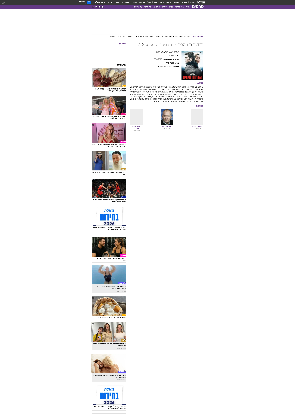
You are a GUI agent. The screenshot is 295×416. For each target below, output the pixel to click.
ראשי (188, 7)
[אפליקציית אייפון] (99, 6)
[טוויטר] (96, 6)
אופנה (117, 2)
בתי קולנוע (147, 7)
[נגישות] (3, 2)
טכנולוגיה (125, 2)
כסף (155, 2)
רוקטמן (112, 36)
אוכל (149, 2)
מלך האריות (121, 36)
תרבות (169, 2)
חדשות (192, 2)
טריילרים (164, 7)
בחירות (176, 2)
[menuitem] (191, 2)
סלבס (162, 2)
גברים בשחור (131, 36)
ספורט (184, 2)
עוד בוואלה (121, 65)
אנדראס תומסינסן (164, 67)
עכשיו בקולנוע (179, 7)
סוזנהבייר (170, 63)
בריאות (142, 2)
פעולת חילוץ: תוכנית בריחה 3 (163, 36)
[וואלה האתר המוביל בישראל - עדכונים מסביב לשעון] (201, 2)
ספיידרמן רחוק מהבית (145, 36)
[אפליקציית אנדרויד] (102, 6)
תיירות (134, 2)
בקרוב (171, 7)
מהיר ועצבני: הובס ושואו (182, 36)
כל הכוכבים (156, 7)
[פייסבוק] (93, 6)
